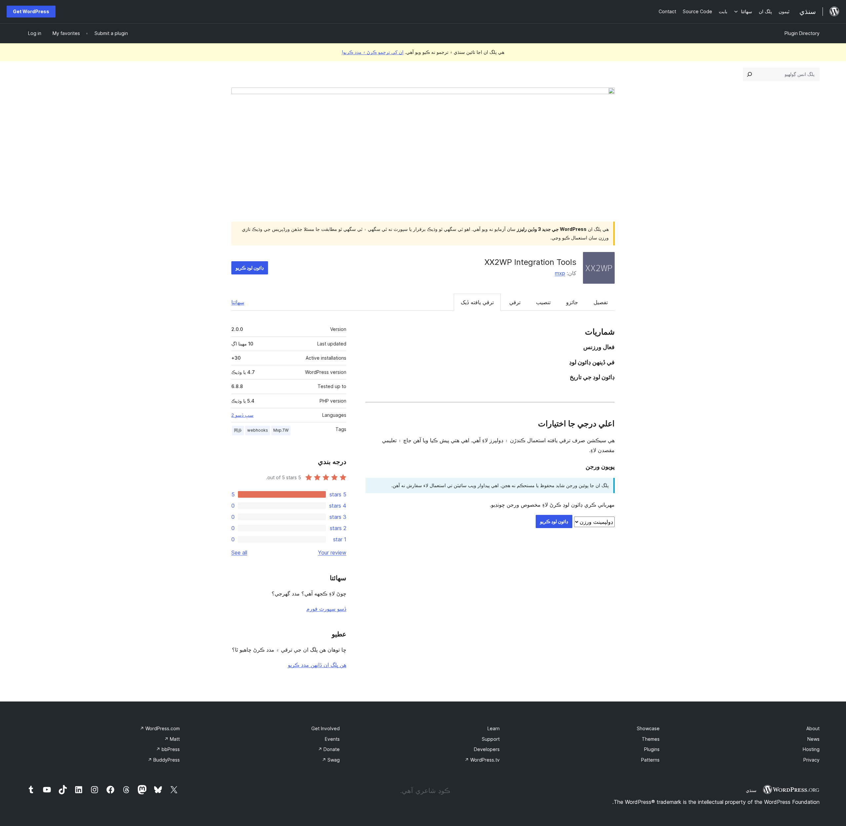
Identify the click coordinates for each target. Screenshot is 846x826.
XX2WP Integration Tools (530, 262)
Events (332, 739)
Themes (651, 739)
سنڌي (751, 790)
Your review (332, 552)
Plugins (652, 749)
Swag (331, 760)
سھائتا (237, 302)
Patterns (650, 760)
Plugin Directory (802, 33)
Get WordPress (31, 11)
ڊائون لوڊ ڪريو (250, 267)
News (813, 739)
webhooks (257, 430)
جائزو (572, 302)
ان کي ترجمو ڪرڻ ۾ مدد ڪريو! (373, 52)
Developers (487, 749)
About (813, 728)
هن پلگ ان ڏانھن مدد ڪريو (317, 665)
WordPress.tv (482, 760)
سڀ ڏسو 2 (242, 415)
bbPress (168, 749)
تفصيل (601, 302)
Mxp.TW (280, 430)
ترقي (514, 302)
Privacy (811, 760)
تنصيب (543, 302)
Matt (172, 739)
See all (239, 552)
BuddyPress (164, 760)
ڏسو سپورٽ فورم (326, 608)
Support (491, 739)
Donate (329, 749)
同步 (238, 430)
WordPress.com (160, 728)
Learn (493, 728)
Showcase (648, 728)
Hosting (811, 749)
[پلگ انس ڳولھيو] (749, 74)
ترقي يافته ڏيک (477, 302)
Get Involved (325, 728)
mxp (560, 273)
